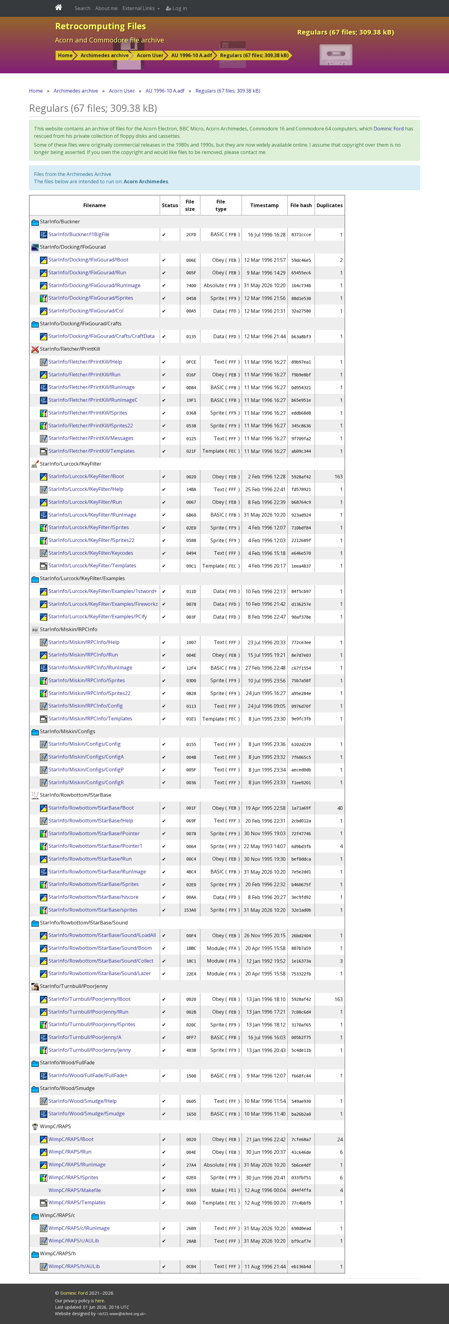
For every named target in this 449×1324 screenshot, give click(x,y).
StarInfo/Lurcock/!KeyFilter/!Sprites (89, 527)
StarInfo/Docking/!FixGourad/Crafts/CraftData (102, 336)
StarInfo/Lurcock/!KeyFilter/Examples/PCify (98, 616)
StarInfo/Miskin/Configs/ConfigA (86, 756)
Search (82, 8)
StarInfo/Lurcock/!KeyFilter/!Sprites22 (91, 540)
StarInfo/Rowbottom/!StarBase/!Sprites (94, 884)
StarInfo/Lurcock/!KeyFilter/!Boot (86, 476)
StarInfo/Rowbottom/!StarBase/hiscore (93, 897)
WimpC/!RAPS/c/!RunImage (79, 1228)
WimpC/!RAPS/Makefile (75, 1190)
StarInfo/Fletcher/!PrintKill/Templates (92, 451)
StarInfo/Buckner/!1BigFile (79, 234)
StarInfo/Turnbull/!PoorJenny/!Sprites (92, 1024)
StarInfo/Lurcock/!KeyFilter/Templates (92, 565)
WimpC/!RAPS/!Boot (71, 1139)
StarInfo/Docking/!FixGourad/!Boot (88, 259)
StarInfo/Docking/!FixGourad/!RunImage (95, 285)
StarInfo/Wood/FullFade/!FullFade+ (88, 1075)
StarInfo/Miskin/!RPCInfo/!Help (84, 642)
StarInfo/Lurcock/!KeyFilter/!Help (86, 489)
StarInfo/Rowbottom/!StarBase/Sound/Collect (101, 960)
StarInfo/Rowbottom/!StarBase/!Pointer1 (95, 846)
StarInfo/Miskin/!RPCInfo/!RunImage (90, 667)
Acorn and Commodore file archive (109, 39)
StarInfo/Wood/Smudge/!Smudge (87, 1113)
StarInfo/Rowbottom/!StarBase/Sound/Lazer (100, 973)
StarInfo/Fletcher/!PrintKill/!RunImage (92, 387)
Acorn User (150, 55)
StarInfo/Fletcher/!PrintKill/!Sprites (88, 412)
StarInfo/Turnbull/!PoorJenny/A (85, 1037)
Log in (179, 8)
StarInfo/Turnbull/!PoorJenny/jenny (90, 1050)
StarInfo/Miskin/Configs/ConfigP (86, 769)
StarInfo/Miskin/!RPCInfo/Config (86, 705)
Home (65, 55)
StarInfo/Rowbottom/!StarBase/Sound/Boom (100, 948)
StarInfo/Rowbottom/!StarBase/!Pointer (94, 833)
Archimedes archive (105, 55)
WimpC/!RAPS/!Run (70, 1151)
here (99, 1301)
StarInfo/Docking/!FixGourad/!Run (87, 272)
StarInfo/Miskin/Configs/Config (85, 744)
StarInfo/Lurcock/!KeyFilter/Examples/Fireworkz (103, 604)
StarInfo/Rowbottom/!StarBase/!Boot (91, 807)
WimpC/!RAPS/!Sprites (73, 1177)
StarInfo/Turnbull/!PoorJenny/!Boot (89, 999)
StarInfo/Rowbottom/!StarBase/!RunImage (97, 871)
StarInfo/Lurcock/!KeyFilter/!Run (85, 502)
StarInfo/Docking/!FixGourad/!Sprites (91, 297)
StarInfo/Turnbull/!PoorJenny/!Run (88, 1011)
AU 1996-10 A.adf (191, 55)
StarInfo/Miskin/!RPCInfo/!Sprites (87, 680)
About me (106, 8)
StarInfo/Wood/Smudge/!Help (83, 1101)
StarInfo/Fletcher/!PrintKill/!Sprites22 (91, 425)
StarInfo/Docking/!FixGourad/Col (86, 310)
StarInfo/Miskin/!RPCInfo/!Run (83, 654)
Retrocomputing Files (100, 26)
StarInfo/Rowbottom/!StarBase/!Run (90, 858)
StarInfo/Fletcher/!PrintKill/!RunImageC (93, 400)
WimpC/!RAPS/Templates (77, 1202)
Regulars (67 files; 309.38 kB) (254, 55)
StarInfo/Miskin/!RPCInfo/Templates (90, 718)
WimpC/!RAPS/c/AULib (74, 1240)
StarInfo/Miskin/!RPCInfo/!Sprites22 (89, 693)
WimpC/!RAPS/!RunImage (77, 1164)
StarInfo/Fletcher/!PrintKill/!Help (85, 361)
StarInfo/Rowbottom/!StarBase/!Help (91, 820)
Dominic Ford (389, 128)
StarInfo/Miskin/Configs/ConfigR (86, 782)
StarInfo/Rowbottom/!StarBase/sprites (93, 909)
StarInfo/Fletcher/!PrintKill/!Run (84, 374)
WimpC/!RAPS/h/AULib (74, 1266)
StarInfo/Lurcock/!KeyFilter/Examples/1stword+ (103, 591)
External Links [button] (139, 8)
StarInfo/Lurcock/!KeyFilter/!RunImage (92, 514)
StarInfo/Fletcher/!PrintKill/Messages (91, 438)
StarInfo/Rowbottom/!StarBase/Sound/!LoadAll (102, 935)
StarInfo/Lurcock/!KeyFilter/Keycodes (91, 553)
